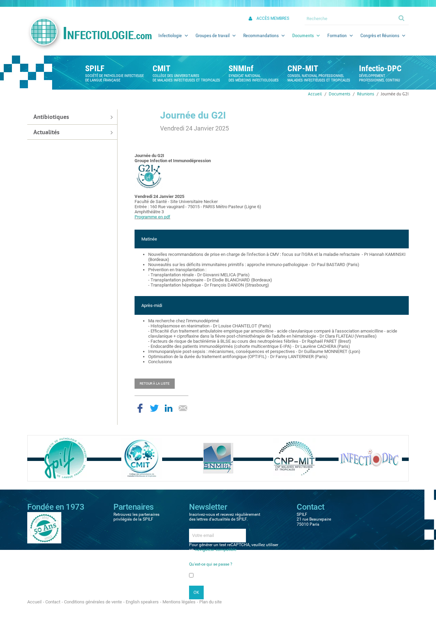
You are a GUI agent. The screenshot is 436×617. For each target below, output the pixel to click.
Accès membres (272, 18)
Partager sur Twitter (154, 408)
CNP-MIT (302, 68)
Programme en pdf (152, 216)
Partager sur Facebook (140, 408)
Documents (339, 94)
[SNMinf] (218, 458)
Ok (402, 18)
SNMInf (241, 68)
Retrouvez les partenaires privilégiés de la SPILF (136, 517)
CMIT (161, 68)
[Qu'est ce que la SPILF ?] (65, 458)
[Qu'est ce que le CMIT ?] (141, 458)
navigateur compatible (215, 549)
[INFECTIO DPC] (370, 458)
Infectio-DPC (380, 68)
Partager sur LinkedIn (168, 408)
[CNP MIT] (294, 458)
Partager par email (182, 408)
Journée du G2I (395, 94)
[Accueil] (89, 33)
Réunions (365, 94)
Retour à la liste (155, 383)
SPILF (94, 68)
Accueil (315, 94)
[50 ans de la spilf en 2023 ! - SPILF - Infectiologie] (44, 527)
